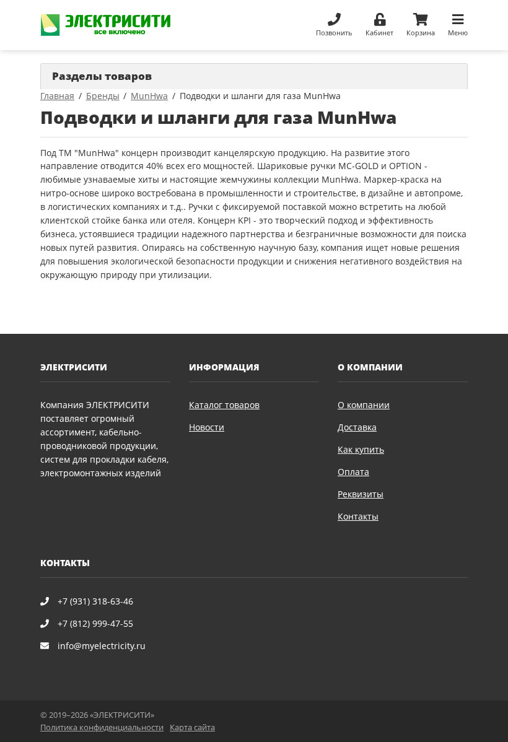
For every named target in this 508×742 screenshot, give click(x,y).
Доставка (357, 427)
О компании (364, 405)
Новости (206, 427)
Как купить (361, 449)
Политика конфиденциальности (102, 727)
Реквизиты (360, 494)
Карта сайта (192, 727)
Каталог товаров (224, 405)
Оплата (353, 472)
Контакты (358, 516)
